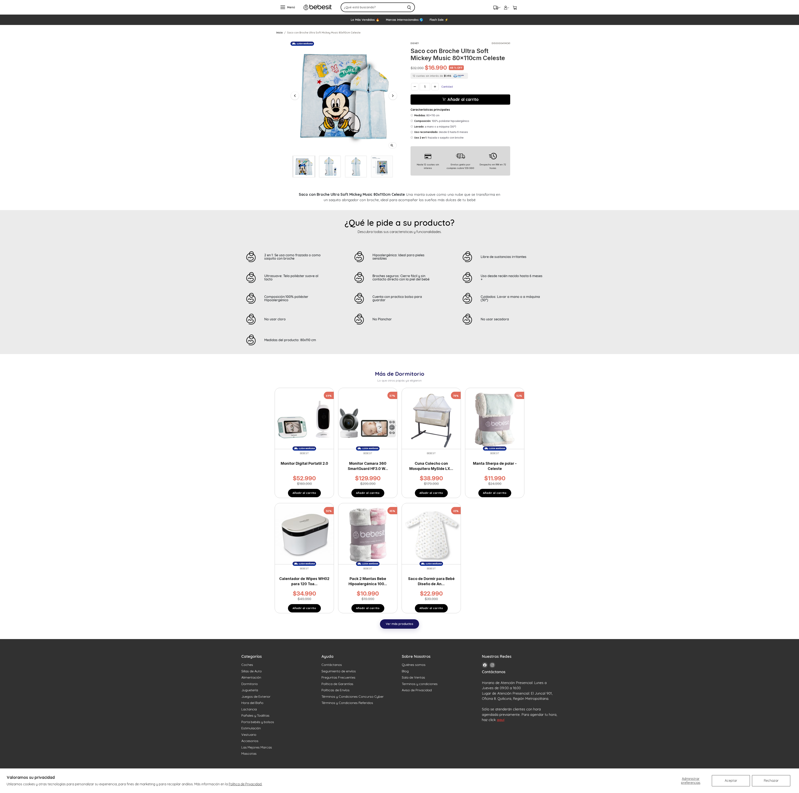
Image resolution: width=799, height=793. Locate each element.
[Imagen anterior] (295, 96)
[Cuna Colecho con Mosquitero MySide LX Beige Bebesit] (431, 419)
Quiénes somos (414, 665)
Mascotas (249, 753)
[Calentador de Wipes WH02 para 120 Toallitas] (304, 534)
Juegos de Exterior (255, 696)
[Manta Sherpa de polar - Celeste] (494, 419)
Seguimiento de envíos (338, 671)
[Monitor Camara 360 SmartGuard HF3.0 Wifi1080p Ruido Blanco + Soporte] (367, 419)
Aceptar (731, 780)
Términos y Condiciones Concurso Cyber (352, 696)
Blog (405, 671)
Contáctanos (331, 665)
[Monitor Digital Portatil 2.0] (304, 419)
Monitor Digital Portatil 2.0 (304, 463)
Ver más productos (399, 624)
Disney (415, 43)
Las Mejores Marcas (256, 747)
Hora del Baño (252, 703)
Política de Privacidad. (245, 784)
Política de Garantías (337, 684)
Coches (247, 665)
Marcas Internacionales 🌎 (404, 20)
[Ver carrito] (515, 7)
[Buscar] (409, 7)
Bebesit (304, 453)
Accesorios (249, 741)
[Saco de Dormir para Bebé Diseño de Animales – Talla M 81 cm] (431, 534)
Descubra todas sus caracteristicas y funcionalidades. (400, 232)
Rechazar (771, 780)
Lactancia (249, 709)
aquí (500, 719)
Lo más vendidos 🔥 (365, 20)
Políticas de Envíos (335, 690)
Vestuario (248, 734)
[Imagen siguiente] (393, 96)
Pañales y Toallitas (255, 715)
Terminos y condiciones (420, 684)
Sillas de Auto (251, 671)
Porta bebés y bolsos (257, 722)
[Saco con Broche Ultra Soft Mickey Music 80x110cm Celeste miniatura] (304, 166)
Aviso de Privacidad (417, 690)
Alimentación (251, 677)
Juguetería (249, 690)
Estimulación (251, 728)
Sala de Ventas (413, 677)
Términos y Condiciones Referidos (347, 703)
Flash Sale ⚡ (439, 20)
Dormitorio (249, 684)
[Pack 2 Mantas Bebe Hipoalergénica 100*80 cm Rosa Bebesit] (367, 534)
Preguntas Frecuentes (338, 677)
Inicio (279, 32)
